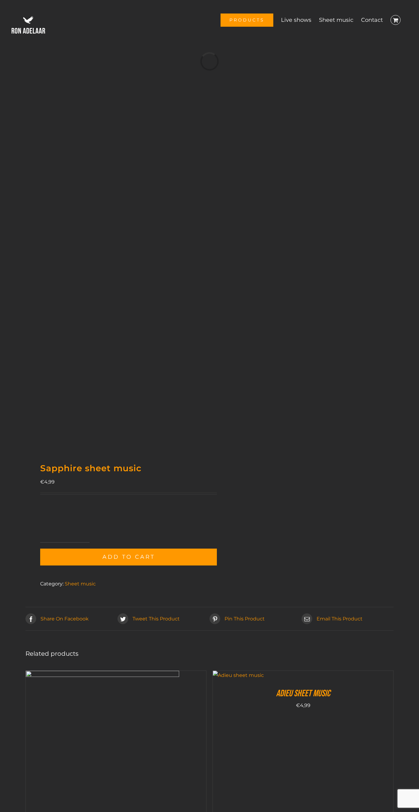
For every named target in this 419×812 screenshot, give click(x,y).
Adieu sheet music (303, 693)
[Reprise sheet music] (102, 675)
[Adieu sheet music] (238, 675)
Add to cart (128, 557)
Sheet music (80, 584)
